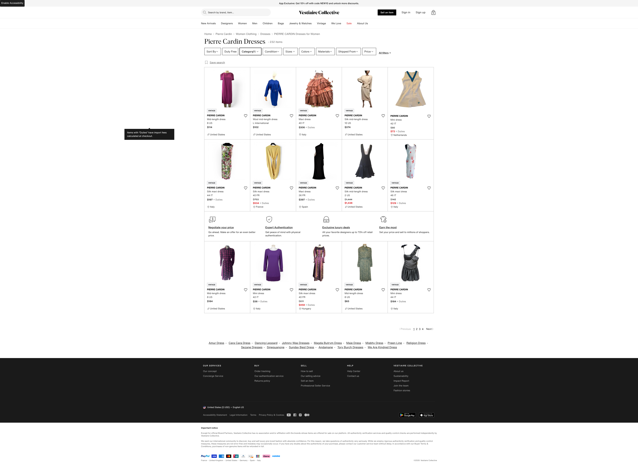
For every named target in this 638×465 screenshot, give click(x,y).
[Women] (249, 23)
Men (254, 23)
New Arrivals (208, 23)
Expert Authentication (279, 227)
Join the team (401, 385)
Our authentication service (268, 376)
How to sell (307, 371)
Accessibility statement (215, 415)
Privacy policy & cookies (271, 415)
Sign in (406, 12)
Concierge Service (213, 376)
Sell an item (386, 12)
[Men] (260, 23)
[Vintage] (328, 23)
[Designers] (235, 23)
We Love (336, 23)
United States (231, 460)
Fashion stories (402, 390)
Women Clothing (246, 34)
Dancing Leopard (266, 343)
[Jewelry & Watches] (314, 23)
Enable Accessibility (12, 3)
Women (242, 23)
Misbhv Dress (374, 343)
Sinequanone (275, 347)
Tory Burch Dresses (350, 347)
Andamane (326, 347)
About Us (362, 23)
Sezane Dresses (251, 347)
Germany (244, 460)
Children (268, 23)
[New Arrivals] (218, 23)
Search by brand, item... (221, 12)
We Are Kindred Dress (382, 347)
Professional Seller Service (315, 385)
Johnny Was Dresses (296, 343)
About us (398, 371)
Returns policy (262, 381)
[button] (433, 12)
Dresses (265, 34)
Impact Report (401, 381)
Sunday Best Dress (301, 347)
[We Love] (344, 23)
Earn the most (388, 227)
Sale (349, 23)
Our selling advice (310, 376)
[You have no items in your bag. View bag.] (433, 12)
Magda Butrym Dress (328, 343)
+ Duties (310, 127)
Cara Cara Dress (239, 343)
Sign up (420, 12)
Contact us (353, 376)
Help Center (353, 371)
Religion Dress (415, 343)
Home (208, 34)
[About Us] (370, 23)
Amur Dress (216, 343)
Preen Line (395, 343)
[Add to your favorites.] (246, 116)
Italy (259, 460)
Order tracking (262, 371)
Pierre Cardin (223, 34)
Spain (252, 460)
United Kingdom (216, 460)
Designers (227, 23)
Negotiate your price (221, 227)
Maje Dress (353, 343)
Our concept (210, 371)
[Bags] (286, 23)
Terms (253, 415)
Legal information (238, 415)
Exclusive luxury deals (336, 227)
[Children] (275, 23)
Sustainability (401, 376)
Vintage (321, 23)
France (204, 460)
